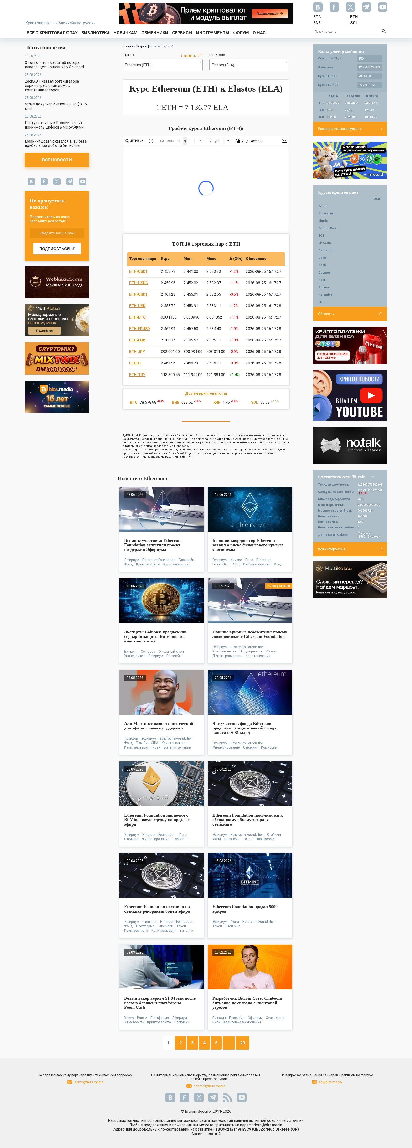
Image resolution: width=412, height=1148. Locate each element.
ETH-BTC (137, 317)
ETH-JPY (137, 351)
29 (242, 1042)
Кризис (236, 560)
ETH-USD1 (138, 294)
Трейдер (131, 738)
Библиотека (96, 32)
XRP (217, 402)
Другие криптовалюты (206, 393)
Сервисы (182, 32)
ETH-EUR (137, 340)
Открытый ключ (171, 651)
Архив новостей (206, 1134)
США (154, 743)
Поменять (188, 55)
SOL (254, 402)
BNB (175, 402)
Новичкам (125, 32)
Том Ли (142, 743)
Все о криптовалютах (52, 32)
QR (294, 1129)
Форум (241, 32)
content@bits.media (209, 1086)
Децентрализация (227, 656)
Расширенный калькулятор (339, 129)
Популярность (251, 651)
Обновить (326, 314)
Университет (134, 656)
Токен (247, 839)
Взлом (142, 1018)
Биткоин (131, 651)
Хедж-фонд (275, 1018)
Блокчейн (186, 560)
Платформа (265, 839)
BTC (134, 402)
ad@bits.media (330, 1082)
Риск (249, 560)
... (229, 1042)
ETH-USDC (138, 283)
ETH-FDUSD (139, 328)
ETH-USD (137, 306)
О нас (259, 32)
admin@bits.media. (267, 1125)
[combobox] (163, 65)
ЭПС (236, 564)
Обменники (154, 32)
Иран (156, 747)
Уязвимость (134, 1022)
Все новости (57, 159)
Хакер (129, 1018)
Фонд (128, 564)
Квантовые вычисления (242, 1022)
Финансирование (256, 564)
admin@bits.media (88, 1082)
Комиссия (269, 747)
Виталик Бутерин (177, 747)
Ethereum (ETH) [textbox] (138, 65)
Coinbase (148, 651)
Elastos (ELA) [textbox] (222, 65)
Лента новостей (45, 47)
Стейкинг (250, 747)
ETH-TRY (137, 374)
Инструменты (212, 32)
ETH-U (135, 363)
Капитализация (175, 564)
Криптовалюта (148, 564)
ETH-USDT (138, 271)
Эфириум (131, 560)
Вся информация (331, 549)
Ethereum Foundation (158, 560)
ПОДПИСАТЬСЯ (54, 249)
